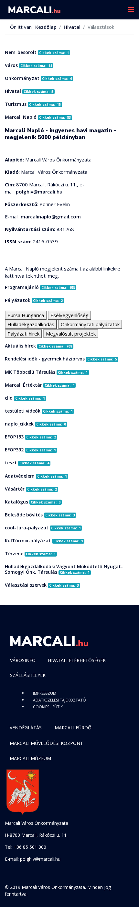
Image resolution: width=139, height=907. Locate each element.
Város (11, 65)
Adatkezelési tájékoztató (59, 700)
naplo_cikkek (19, 424)
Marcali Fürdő (73, 727)
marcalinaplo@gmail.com (51, 216)
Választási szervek (26, 585)
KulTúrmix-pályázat (28, 540)
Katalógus (16, 502)
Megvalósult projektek (71, 333)
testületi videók (22, 411)
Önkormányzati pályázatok (90, 324)
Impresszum (44, 693)
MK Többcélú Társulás (30, 372)
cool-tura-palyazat (26, 528)
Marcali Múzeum (30, 758)
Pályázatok (17, 300)
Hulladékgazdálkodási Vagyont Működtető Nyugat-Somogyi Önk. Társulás (64, 569)
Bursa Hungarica (25, 315)
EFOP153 (14, 437)
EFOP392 (14, 450)
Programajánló (22, 287)
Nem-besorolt (21, 52)
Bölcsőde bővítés (24, 515)
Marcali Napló (21, 117)
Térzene (14, 553)
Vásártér (15, 489)
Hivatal (13, 91)
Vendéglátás (26, 727)
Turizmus (16, 104)
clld (9, 398)
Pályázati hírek (23, 333)
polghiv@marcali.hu (39, 191)
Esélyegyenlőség (69, 315)
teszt (11, 462)
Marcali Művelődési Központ (46, 743)
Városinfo (23, 660)
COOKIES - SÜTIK (48, 707)
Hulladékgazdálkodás (30, 324)
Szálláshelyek (28, 675)
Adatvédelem (20, 476)
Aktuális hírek (20, 346)
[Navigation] (131, 9)
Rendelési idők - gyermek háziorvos (45, 359)
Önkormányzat (22, 78)
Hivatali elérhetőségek (77, 660)
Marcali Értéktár (23, 385)
